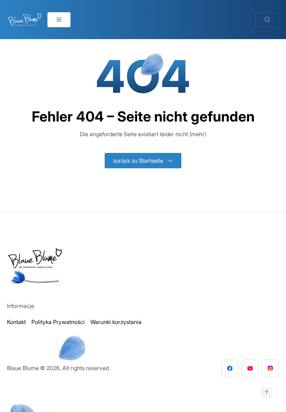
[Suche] (267, 19)
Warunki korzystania (116, 321)
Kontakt (16, 321)
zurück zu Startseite (138, 160)
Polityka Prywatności (58, 321)
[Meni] (58, 19)
